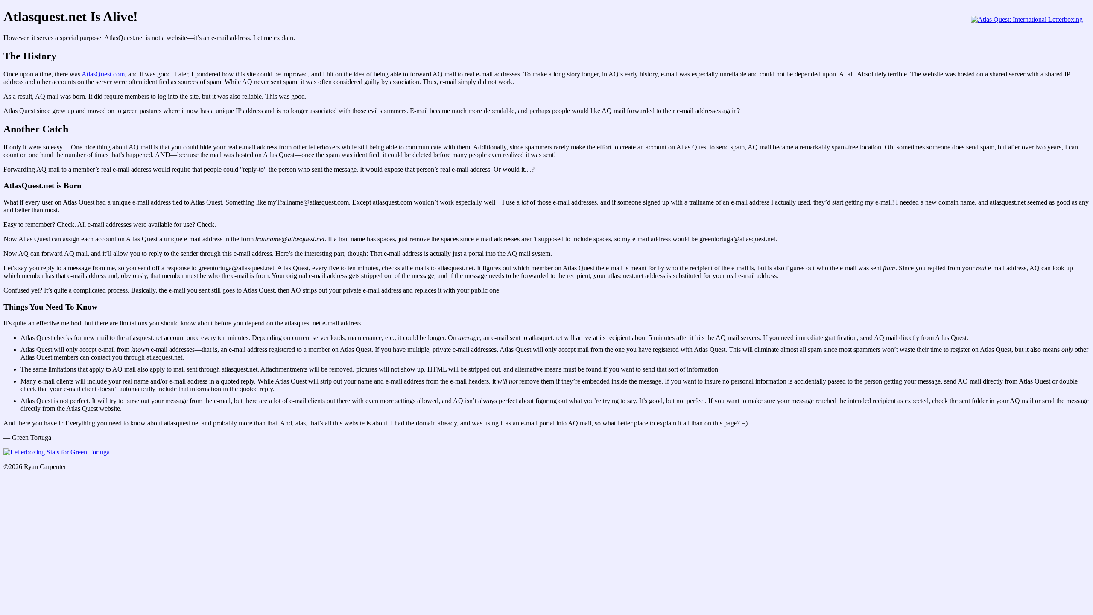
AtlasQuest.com (103, 74)
